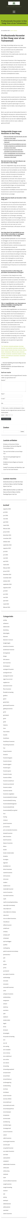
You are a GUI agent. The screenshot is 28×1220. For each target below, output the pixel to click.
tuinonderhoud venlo (8, 1105)
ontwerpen (21, 351)
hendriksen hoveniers (8, 741)
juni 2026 (5, 515)
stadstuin (5, 1017)
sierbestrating (6, 997)
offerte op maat (15, 351)
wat (4, 1194)
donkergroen (6, 666)
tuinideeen (6, 1092)
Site (2, 403)
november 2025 (7, 538)
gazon (4, 699)
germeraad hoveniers (8, 705)
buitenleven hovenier (8, 649)
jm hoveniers (6, 826)
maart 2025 (6, 564)
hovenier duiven (7, 761)
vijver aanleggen (5, 357)
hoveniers (20, 350)
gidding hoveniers (8, 708)
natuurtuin (6, 915)
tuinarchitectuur (7, 1079)
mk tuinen (5, 879)
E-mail (3, 398)
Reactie (3, 380)
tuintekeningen (7, 1125)
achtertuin (6, 623)
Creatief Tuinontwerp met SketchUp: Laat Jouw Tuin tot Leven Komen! (13, 468)
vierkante (5, 1174)
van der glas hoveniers (9, 1141)
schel (4, 990)
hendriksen (6, 738)
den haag (21, 346)
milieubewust (8, 351)
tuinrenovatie (6, 1118)
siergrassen (6, 1000)
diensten (3, 348)
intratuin (5, 820)
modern (5, 882)
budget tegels (6, 643)
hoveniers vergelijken (8, 794)
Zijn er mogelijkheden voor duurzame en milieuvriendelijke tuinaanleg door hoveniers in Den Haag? (14, 155)
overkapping (6, 948)
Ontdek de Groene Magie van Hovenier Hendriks (13, 463)
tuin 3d (5, 1043)
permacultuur (6, 954)
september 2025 (7, 545)
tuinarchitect (6, 1076)
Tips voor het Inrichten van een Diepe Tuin (12, 452)
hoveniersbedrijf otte (8, 807)
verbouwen (6, 1167)
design (5, 656)
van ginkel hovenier (8, 1148)
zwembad (5, 1210)
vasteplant (6, 1161)
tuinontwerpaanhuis (8, 1108)
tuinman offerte (7, 1099)
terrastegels (6, 1033)
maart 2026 (6, 525)
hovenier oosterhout (8, 781)
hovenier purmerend (8, 784)
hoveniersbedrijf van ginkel (10, 810)
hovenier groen (7, 771)
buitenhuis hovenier (8, 646)
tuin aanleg (6, 1046)
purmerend (6, 971)
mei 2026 (5, 519)
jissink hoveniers (7, 823)
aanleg (5, 620)
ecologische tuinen (8, 676)
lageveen (5, 863)
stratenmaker (6, 1020)
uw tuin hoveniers (7, 1131)
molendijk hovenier (8, 889)
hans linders (6, 731)
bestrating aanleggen (14, 346)
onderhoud (6, 928)
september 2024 (7, 584)
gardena (5, 695)
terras (4, 1026)
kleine (4, 846)
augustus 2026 (7, 509)
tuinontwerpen (7, 1112)
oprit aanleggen (7, 941)
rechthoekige (6, 977)
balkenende (6, 626)
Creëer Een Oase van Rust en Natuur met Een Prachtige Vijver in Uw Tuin (13, 484)
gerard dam (6, 702)
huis (4, 813)
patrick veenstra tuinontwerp (10, 951)
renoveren (5, 984)
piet (4, 958)
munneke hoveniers (8, 895)
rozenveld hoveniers (8, 987)
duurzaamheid (9, 348)
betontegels (6, 633)
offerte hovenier (7, 925)
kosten (2, 351)
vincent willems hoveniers (10, 1181)
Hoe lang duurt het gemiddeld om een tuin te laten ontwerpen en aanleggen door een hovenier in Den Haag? (15, 146)
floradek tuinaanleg (8, 692)
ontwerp (5, 931)
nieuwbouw (6, 922)
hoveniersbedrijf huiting (9, 800)
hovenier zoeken (7, 787)
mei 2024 (5, 597)
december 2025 (7, 535)
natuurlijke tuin (7, 908)
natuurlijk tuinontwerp (9, 905)
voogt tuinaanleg (7, 1187)
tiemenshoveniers (8, 482)
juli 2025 (5, 551)
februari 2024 (6, 607)
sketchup (5, 1007)
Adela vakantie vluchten (9, 490)
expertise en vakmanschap (19, 348)
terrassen (5, 1030)
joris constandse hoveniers (10, 830)
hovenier (6, 350)
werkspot (5, 1200)
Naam (3, 394)
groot (4, 718)
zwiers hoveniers (7, 1213)
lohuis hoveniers (7, 869)
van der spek (6, 1145)
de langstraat (6, 653)
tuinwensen (22, 355)
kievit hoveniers (7, 840)
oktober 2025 (6, 541)
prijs (4, 961)
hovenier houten (7, 774)
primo (4, 967)
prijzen (5, 964)
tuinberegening (7, 1082)
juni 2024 (5, 594)
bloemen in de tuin (8, 640)
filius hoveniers (7, 689)
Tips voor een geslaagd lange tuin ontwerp (12, 458)
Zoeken (6, 427)
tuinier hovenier (7, 1095)
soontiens (5, 1010)
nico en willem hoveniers (9, 918)
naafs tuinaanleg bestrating (10, 902)
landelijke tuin (7, 866)
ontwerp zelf (6, 935)
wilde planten (6, 1207)
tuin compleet (6, 1049)
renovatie (3, 353)
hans (4, 728)
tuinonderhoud (9, 355)
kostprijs (5, 856)
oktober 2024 (6, 581)
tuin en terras (6, 1053)
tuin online (6, 1059)
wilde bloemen (7, 1204)
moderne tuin (6, 886)
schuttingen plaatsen (17, 353)
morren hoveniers (7, 892)
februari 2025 (6, 568)
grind (4, 712)
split (4, 1013)
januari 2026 (6, 532)
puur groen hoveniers (8, 974)
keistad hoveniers (7, 833)
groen (2, 350)
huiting (5, 817)
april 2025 (5, 561)
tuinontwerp (16, 355)
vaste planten (6, 1158)
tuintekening (6, 1122)
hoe (4, 748)
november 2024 (7, 578)
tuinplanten (6, 1115)
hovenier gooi (6, 767)
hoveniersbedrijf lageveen (10, 804)
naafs (4, 899)
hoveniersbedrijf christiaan (10, 797)
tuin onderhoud (7, 1056)
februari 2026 (6, 528)
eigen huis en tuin (7, 679)
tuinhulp (5, 1089)
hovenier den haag (13, 350)
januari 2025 (6, 571)
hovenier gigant (7, 764)
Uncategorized (7, 1128)
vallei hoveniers (7, 1138)
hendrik (5, 735)
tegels (4, 1023)
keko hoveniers (7, 836)
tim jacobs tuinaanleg (8, 1036)
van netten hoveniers (8, 1151)
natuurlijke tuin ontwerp (9, 912)
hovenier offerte (7, 777)
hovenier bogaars (7, 758)
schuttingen (9, 353)
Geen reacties (14, 30)
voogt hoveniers (7, 1184)
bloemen (5, 636)
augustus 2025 (7, 548)
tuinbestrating (7, 1086)
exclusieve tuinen (7, 686)
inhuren (24, 350)
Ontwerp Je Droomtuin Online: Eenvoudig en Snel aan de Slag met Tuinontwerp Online (12, 446)
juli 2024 (5, 591)
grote (4, 722)
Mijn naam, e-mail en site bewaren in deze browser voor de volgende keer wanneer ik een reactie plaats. (13, 410)
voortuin (5, 1190)
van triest (5, 1154)
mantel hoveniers (7, 872)
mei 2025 (5, 558)
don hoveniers (7, 663)
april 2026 (5, 522)
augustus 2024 (7, 587)
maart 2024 (6, 604)
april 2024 (5, 600)
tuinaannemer (7, 1072)
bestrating (6, 346)
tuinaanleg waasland (8, 1069)
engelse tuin (6, 682)
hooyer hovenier (7, 751)
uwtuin (5, 1135)
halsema (5, 725)
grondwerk (6, 715)
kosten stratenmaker (8, 853)
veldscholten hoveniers (9, 1164)
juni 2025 (5, 555)
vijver (4, 1177)
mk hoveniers (6, 876)
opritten (5, 945)
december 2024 (7, 574)
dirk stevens (6, 659)
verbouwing (6, 1171)
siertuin (5, 1004)
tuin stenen (6, 1063)
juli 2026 (5, 512)
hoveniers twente (7, 790)
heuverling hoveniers (8, 745)
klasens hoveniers (8, 843)
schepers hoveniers (8, 994)
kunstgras (5, 859)
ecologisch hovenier (8, 669)
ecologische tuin (7, 672)
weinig (5, 1197)
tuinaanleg (6, 1066)
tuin (4, 1040)
